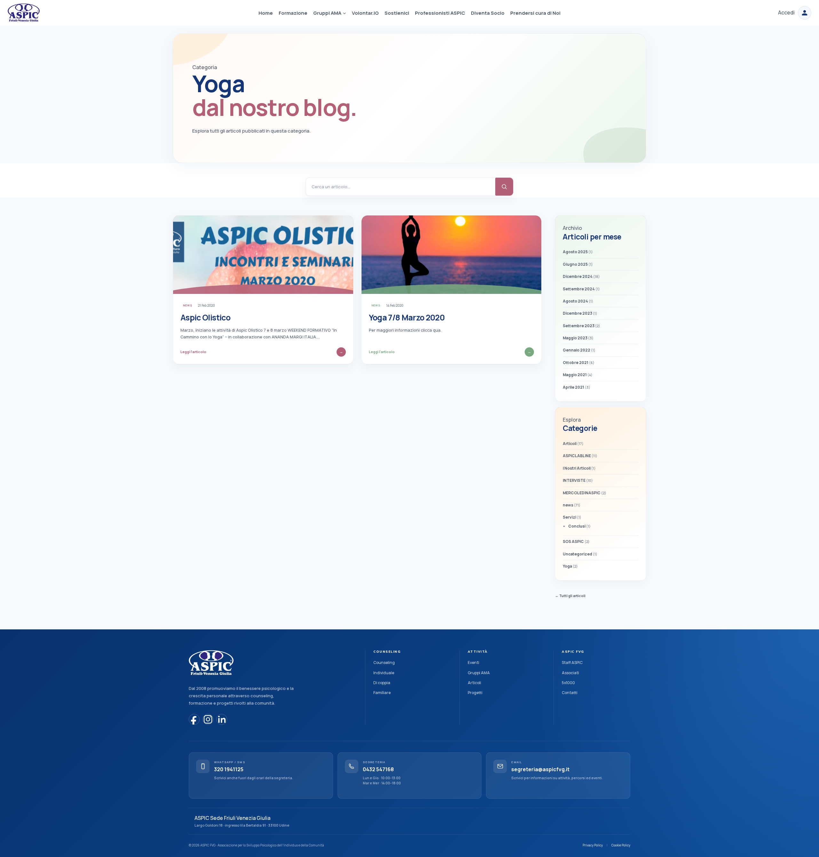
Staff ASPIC (572, 662)
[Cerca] (504, 187)
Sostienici (397, 13)
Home (265, 13)
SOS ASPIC (573, 541)
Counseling (384, 662)
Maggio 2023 (575, 338)
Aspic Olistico (205, 317)
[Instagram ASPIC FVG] (208, 719)
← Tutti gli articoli (570, 595)
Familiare (382, 692)
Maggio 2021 (575, 374)
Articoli (569, 443)
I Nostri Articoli (577, 468)
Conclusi (576, 526)
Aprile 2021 (573, 387)
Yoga (567, 566)
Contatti (569, 692)
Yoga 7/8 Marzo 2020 (407, 317)
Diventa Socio (488, 13)
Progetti (475, 692)
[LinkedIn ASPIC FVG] (221, 719)
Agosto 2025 (575, 252)
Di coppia (381, 682)
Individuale (383, 672)
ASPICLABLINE (577, 455)
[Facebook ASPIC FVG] (194, 719)
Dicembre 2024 (577, 276)
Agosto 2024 (575, 301)
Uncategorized (577, 554)
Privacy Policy (593, 845)
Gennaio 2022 (576, 350)
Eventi (473, 662)
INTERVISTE (574, 480)
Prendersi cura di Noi (535, 13)
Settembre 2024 (579, 289)
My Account (804, 13)
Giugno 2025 (575, 264)
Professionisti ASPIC (440, 13)
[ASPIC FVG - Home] (211, 663)
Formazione (293, 13)
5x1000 (568, 682)
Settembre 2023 (578, 325)
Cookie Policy (620, 845)
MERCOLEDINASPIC (581, 493)
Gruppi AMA (479, 672)
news (187, 305)
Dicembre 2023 (577, 313)
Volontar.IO (365, 13)
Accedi (786, 12)
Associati (570, 672)
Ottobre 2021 (575, 362)
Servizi (569, 517)
